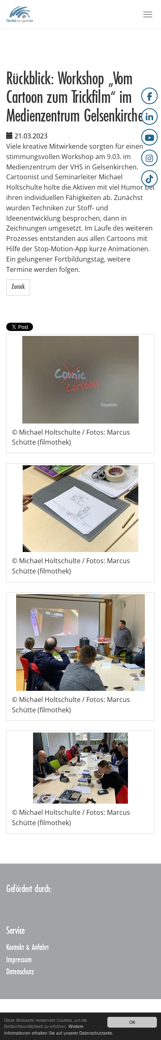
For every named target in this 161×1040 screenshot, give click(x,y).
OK (132, 1022)
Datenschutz (20, 972)
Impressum (19, 960)
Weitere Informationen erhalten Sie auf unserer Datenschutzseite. (59, 1029)
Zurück (18, 286)
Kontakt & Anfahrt (27, 948)
